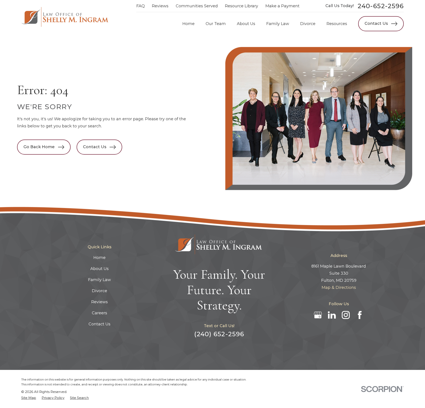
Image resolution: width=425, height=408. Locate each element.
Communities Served (197, 6)
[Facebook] (360, 315)
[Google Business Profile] (318, 315)
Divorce (99, 290)
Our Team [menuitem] (216, 23)
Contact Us (376, 23)
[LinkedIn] (332, 315)
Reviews (160, 6)
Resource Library (241, 6)
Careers (99, 313)
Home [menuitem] (188, 23)
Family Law (99, 279)
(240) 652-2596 (219, 334)
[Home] (65, 17)
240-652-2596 (381, 6)
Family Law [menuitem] (277, 23)
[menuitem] (28, 398)
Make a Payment (282, 6)
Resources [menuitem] (336, 23)
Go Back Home (39, 146)
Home (99, 257)
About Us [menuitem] (246, 23)
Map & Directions (339, 287)
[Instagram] (346, 315)
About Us (99, 268)
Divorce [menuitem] (307, 23)
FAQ (140, 6)
